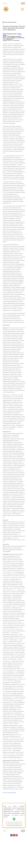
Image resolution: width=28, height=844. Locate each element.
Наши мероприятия (14, 824)
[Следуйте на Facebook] (11, 835)
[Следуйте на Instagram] (17, 835)
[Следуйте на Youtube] (14, 835)
